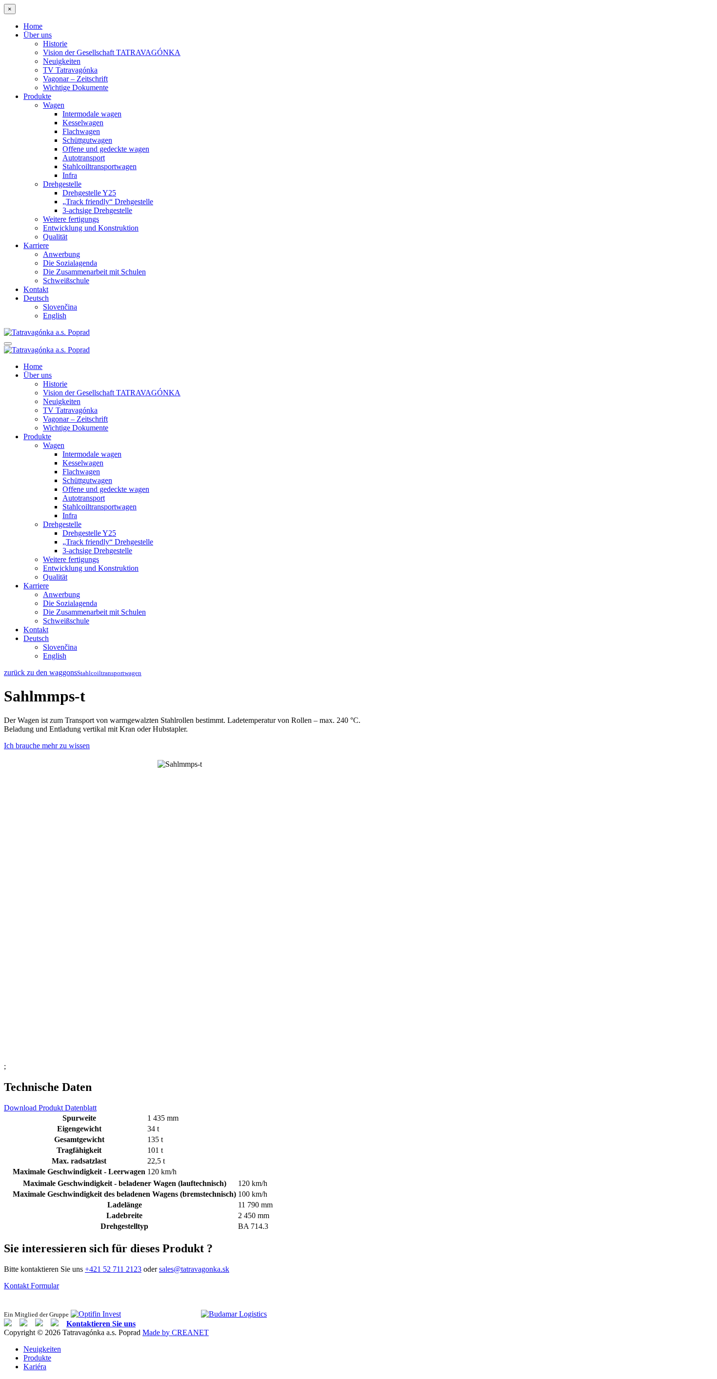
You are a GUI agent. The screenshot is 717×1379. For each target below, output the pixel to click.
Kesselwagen (82, 122)
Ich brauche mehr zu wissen (47, 745)
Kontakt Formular (31, 1286)
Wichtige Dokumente (75, 87)
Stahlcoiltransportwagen (99, 166)
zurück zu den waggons (40, 672)
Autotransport (83, 158)
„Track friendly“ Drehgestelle (107, 201)
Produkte (37, 96)
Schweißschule (66, 280)
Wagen (53, 105)
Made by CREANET (175, 1332)
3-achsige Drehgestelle (97, 210)
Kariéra (34, 1366)
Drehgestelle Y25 (89, 193)
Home (32, 26)
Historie (55, 43)
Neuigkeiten (61, 61)
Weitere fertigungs (71, 219)
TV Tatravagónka (70, 70)
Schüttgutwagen (87, 140)
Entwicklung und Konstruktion (91, 228)
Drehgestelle (62, 184)
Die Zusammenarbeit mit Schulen (94, 272)
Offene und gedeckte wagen (105, 149)
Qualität (55, 237)
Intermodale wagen (91, 114)
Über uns (37, 35)
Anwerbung (61, 254)
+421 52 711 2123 (113, 1269)
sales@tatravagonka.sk (194, 1269)
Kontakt (35, 289)
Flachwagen (81, 131)
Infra (69, 175)
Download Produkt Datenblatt (50, 1108)
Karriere (36, 245)
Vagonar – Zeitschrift (75, 79)
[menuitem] (36, 298)
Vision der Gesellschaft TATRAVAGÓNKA (111, 52)
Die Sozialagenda (70, 263)
